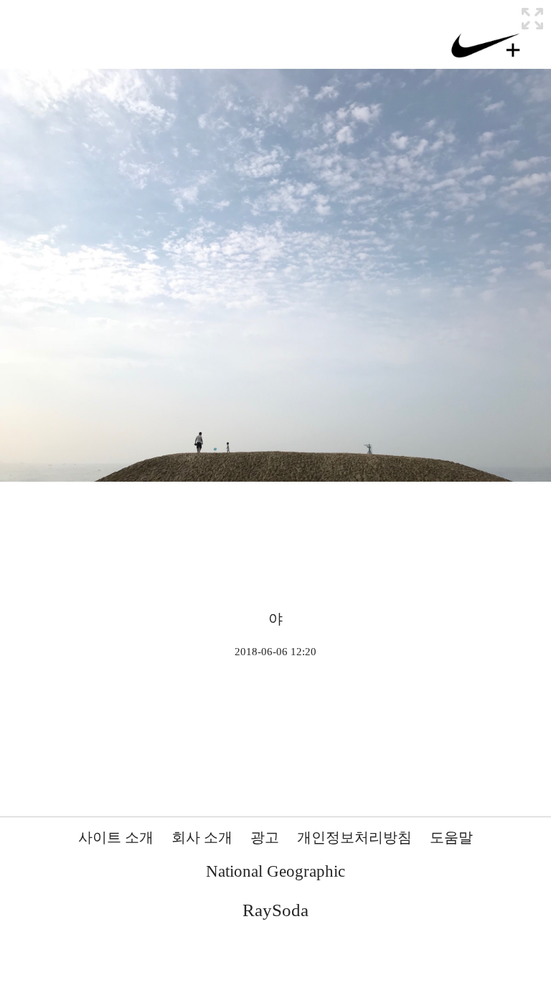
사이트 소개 (116, 837)
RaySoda (275, 910)
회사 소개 (201, 837)
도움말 (451, 837)
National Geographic (275, 871)
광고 (264, 837)
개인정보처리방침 (354, 837)
